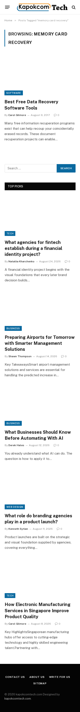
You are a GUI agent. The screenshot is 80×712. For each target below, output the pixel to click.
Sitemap (40, 683)
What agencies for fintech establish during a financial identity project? (33, 248)
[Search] (73, 7)
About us (37, 677)
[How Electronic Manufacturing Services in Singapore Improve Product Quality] (40, 578)
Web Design (14, 507)
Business (13, 328)
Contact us (15, 677)
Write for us (59, 677)
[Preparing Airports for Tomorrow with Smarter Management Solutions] (40, 311)
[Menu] (7, 7)
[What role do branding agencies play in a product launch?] (40, 489)
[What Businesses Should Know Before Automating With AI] (40, 406)
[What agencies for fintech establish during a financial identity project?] (40, 216)
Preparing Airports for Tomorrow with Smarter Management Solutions (40, 343)
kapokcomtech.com (17, 698)
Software (13, 93)
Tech (10, 233)
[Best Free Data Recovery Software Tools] (40, 75)
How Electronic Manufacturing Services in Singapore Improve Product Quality (37, 610)
